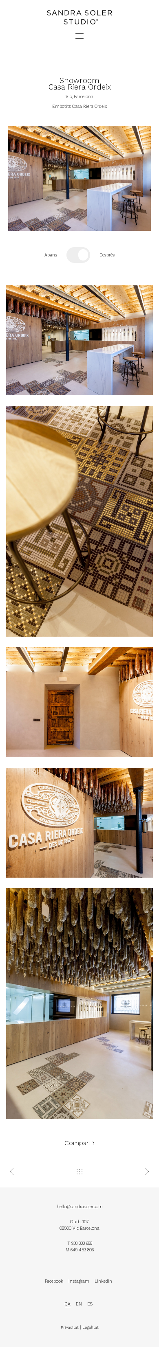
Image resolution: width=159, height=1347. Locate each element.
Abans (50, 255)
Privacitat (70, 1327)
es (90, 1304)
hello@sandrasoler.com (80, 1206)
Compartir (79, 1143)
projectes (79, 3)
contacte (79, 9)
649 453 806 (82, 1250)
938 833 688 (81, 1243)
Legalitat (90, 1327)
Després (107, 255)
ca (68, 1304)
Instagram (78, 1281)
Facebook (54, 1281)
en (79, 1304)
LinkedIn (103, 1281)
